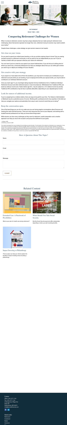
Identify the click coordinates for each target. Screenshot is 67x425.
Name (4, 138)
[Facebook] (5, 410)
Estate (6, 421)
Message (5, 158)
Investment (7, 419)
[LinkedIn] (8, 410)
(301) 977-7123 (12, 398)
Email (4, 148)
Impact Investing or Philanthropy (14, 250)
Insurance (7, 423)
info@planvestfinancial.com (11, 407)
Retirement (7, 417)
